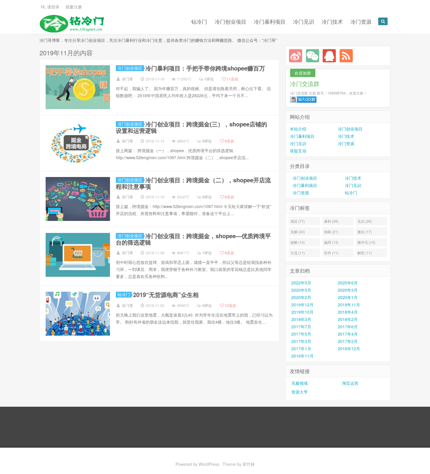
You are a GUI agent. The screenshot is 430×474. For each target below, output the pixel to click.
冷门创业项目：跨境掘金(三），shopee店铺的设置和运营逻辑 (191, 127)
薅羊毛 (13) (366, 242)
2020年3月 (348, 290)
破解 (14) (297, 242)
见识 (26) (364, 221)
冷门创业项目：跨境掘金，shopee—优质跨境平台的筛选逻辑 (193, 238)
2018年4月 (348, 312)
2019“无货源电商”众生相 (166, 294)
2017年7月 (301, 326)
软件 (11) (331, 252)
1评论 (209, 79)
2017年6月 (348, 326)
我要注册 (74, 7)
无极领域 (299, 383)
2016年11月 (302, 356)
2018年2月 (348, 319)
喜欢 (232, 79)
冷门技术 (332, 21)
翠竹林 (248, 464)
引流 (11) (297, 252)
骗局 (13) (331, 242)
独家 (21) (331, 231)
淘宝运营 (350, 383)
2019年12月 (302, 305)
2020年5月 (301, 290)
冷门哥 (127, 79)
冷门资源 (360, 21)
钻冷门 (199, 21)
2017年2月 (348, 341)
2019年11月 (349, 305)
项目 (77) (297, 221)
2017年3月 (301, 341)
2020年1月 (348, 297)
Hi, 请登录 (50, 7)
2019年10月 (302, 312)
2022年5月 (301, 283)
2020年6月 (348, 283)
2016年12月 (349, 348)
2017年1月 (301, 348)
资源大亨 (299, 392)
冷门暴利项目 (269, 21)
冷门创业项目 (230, 21)
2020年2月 (301, 297)
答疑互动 (298, 151)
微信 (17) (364, 231)
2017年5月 (301, 334)
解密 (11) (364, 252)
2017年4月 (348, 334)
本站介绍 (298, 129)
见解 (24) (297, 231)
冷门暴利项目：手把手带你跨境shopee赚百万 (205, 68)
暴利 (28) (331, 221)
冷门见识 (303, 21)
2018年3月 (301, 319)
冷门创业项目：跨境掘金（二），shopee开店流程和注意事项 (193, 183)
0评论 (207, 141)
